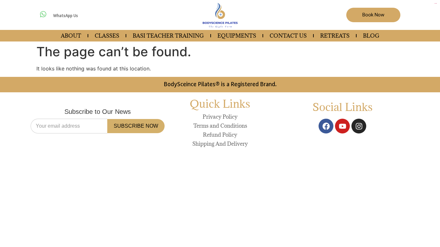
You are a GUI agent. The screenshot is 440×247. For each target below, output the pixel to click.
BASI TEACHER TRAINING (168, 35)
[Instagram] (358, 126)
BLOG (371, 35)
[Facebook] (326, 126)
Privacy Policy (220, 116)
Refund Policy (220, 134)
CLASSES (107, 35)
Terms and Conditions (220, 125)
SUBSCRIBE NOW (136, 126)
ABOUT (71, 35)
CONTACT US (288, 35)
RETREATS (334, 35)
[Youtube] (342, 126)
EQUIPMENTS (236, 35)
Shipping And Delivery (220, 143)
